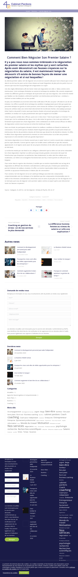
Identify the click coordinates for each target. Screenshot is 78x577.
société (15, 432)
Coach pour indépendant (29, 418)
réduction (44, 429)
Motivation (43, 423)
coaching (13, 417)
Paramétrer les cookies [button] (10, 573)
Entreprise (11, 420)
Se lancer (10, 432)
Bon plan (66, 412)
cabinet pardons (52, 414)
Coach (63, 414)
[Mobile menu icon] (75, 5)
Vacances (32, 432)
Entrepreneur (60, 417)
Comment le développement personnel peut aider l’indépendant (26, 249)
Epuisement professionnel (25, 420)
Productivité (41, 426)
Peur (36, 426)
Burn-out (19, 414)
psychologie (61, 426)
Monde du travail (29, 423)
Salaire (44, 199)
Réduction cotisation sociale (55, 429)
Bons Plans (10, 398)
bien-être (50, 411)
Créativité (41, 418)
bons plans (12, 414)
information (12, 423)
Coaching (10, 403)
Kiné (18, 423)
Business (38, 197)
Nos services (16, 426)
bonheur (59, 412)
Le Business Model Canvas (62, 247)
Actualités (10, 392)
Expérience (48, 420)
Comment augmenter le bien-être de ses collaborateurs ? (26, 272)
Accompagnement (14, 412)
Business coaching (31, 414)
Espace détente (40, 420)
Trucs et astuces (58, 199)
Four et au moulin (56, 420)
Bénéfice (41, 414)
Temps (25, 432)
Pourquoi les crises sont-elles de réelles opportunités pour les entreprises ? (27, 261)
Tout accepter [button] (24, 572)
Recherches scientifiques (35, 199)
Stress (20, 432)
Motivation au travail (55, 423)
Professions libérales (50, 426)
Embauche (49, 418)
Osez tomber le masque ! (62, 259)
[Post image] (10, 250)
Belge (42, 412)
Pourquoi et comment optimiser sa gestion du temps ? (61, 273)
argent (36, 412)
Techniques (50, 199)
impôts (63, 420)
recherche (12, 429)
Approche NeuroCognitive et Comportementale (21, 395)
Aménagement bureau (27, 412)
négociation (24, 199)
